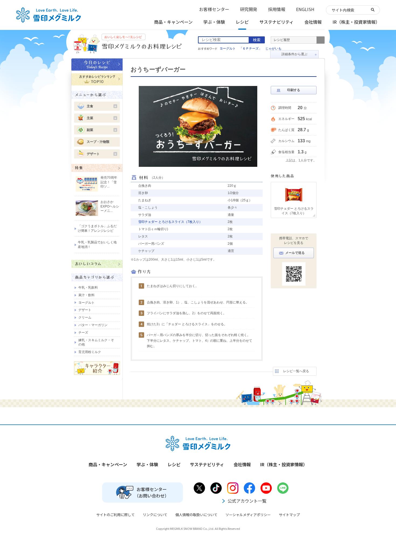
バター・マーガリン (92, 325)
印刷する (293, 90)
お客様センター (214, 9)
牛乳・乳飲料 (88, 287)
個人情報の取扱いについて (196, 514)
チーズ (83, 332)
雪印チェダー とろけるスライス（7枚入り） (170, 222)
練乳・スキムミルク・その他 (96, 342)
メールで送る (295, 253)
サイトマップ (289, 514)
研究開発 (248, 9)
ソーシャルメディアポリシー (248, 514)
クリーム (84, 317)
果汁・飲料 (86, 295)
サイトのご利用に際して (115, 514)
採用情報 (276, 9)
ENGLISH (305, 9)
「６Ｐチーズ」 (250, 48)
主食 (102, 106)
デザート (102, 154)
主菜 (102, 118)
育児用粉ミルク (89, 352)
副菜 (102, 130)
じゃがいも (273, 48)
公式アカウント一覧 (247, 500)
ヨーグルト (228, 48)
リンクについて (155, 514)
